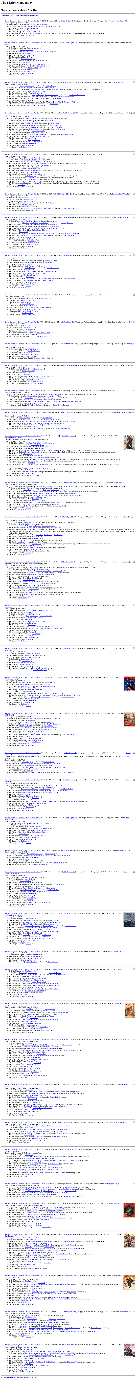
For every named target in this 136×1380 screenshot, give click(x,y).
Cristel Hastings (33, 68)
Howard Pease (45, 158)
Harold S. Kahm (34, 992)
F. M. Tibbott (21, 161)
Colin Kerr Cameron (26, 50)
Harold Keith (28, 30)
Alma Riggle (35, 549)
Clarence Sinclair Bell (38, 1075)
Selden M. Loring (28, 304)
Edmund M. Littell (24, 325)
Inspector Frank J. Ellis (73, 1284)
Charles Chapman (29, 28)
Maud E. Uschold (27, 313)
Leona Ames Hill (27, 691)
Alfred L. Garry (34, 589)
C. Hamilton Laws (32, 738)
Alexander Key (28, 327)
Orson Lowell (104, 295)
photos (52, 1158)
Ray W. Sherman (55, 693)
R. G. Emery (26, 1357)
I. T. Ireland (28, 635)
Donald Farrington (27, 989)
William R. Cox (32, 419)
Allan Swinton (26, 1010)
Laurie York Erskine (51, 26)
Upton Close (31, 529)
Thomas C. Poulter (29, 729)
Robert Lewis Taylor (29, 311)
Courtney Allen (56, 98)
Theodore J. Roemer (34, 351)
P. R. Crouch (32, 805)
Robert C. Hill (31, 181)
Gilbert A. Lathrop (31, 32)
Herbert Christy (120, 1122)
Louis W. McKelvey (30, 403)
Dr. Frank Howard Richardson (38, 936)
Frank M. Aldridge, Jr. (40, 670)
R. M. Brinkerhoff (73, 233)
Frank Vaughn (48, 726)
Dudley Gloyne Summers (66, 96)
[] (126, 21)
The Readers (30, 143)
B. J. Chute (29, 1009)
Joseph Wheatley (37, 891)
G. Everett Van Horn (37, 383)
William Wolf (37, 183)
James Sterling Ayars (37, 445)
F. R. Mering (25, 224)
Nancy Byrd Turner (23, 62)
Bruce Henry (30, 210)
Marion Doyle (27, 454)
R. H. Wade (29, 1364)
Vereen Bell (29, 329)
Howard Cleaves (38, 985)
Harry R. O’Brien (43, 165)
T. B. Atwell (46, 684)
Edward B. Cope (30, 699)
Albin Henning (61, 33)
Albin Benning (68, 425)
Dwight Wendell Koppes (28, 890)
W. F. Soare (117, 82)
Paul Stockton (24, 727)
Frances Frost (23, 232)
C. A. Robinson (33, 1259)
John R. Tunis (30, 284)
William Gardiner (25, 664)
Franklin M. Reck (34, 93)
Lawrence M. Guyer (31, 124)
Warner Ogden (28, 547)
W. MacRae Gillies (53, 1329)
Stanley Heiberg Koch (39, 982)
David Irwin (24, 1324)
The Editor (35, 167)
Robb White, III (32, 125)
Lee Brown (128, 365)
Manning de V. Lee (67, 223)
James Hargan (31, 1320)
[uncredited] (27, 55)
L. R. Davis (26, 352)
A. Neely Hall (30, 590)
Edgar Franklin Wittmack (120, 194)
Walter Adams (29, 619)
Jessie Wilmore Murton (33, 538)
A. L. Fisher (26, 771)
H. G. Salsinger (51, 203)
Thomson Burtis (59, 1284)
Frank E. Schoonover (56, 127)
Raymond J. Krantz (41, 1268)
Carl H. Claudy (48, 51)
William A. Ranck (26, 35)
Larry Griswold (31, 1257)
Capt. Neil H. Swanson (32, 763)
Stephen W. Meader (25, 726)
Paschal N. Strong (33, 98)
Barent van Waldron (34, 956)
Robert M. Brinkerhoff (58, 129)
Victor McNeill (55, 985)
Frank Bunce (27, 280)
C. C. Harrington (30, 176)
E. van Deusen (36, 544)
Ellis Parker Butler (28, 201)
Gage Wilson (30, 282)
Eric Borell (29, 261)
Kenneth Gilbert (33, 567)
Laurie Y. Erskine (30, 349)
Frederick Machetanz (40, 1220)
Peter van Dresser (31, 172)
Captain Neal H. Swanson (28, 354)
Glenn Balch (41, 33)
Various (28, 73)
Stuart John (36, 141)
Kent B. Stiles (22, 75)
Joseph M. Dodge (32, 1068)
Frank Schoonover (75, 401)
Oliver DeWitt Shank (30, 160)
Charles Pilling (34, 1018)
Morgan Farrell (26, 682)
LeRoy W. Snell (34, 1223)
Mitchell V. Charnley (28, 371)
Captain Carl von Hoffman (28, 527)
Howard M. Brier (29, 427)
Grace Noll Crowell (25, 275)
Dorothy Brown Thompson (35, 378)
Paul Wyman (36, 742)
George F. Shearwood (27, 86)
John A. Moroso (34, 129)
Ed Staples (34, 1102)
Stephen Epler (34, 1286)
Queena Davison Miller (29, 169)
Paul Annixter (25, 659)
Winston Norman (24, 53)
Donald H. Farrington (28, 59)
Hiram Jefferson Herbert (35, 1171)
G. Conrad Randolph (27, 900)
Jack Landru (23, 1326)
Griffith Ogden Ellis (67, 21)
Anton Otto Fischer (125, 113)
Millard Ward (27, 924)
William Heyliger (40, 24)
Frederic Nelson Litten (49, 801)
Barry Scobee (33, 657)
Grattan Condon (49, 87)
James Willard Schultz (34, 122)
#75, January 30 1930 (52, 695)
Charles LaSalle (50, 1009)
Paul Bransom (120, 21)
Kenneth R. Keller (26, 205)
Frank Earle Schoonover (77, 95)
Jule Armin (38, 381)
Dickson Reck (51, 1320)
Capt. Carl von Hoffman (35, 228)
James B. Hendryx (55, 394)
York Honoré (54, 104)
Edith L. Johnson (24, 834)
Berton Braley (26, 314)
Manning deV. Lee (79, 502)
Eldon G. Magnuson (38, 1138)
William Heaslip (51, 86)
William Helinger (31, 1019)
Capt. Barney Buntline (31, 170)
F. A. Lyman (36, 634)
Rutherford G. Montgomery (29, 1097)
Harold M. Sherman (29, 1322)
